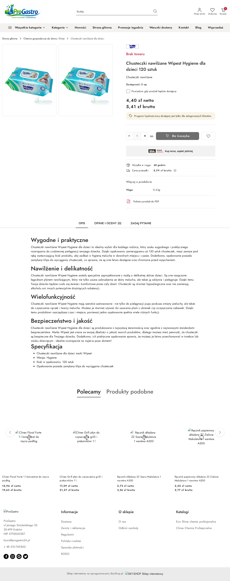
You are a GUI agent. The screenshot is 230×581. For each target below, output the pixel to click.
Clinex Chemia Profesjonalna (194, 528)
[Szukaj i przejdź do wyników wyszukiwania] (155, 11)
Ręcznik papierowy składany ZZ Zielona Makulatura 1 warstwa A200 (196, 478)
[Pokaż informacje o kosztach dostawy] (175, 170)
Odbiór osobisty (128, 528)
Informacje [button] (69, 512)
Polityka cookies (71, 541)
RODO (65, 554)
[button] (60, 27)
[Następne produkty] (220, 432)
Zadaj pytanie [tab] (141, 223)
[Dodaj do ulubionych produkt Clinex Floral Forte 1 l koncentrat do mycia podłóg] (51, 405)
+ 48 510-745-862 (15, 547)
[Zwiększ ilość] (145, 136)
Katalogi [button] (182, 512)
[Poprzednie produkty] (10, 432)
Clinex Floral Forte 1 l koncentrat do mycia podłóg (25, 478)
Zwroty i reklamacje (73, 528)
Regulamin (67, 534)
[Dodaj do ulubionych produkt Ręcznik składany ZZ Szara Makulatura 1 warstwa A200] (166, 405)
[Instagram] (12, 556)
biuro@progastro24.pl (17, 540)
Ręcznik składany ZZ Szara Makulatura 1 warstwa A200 (139, 478)
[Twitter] (25, 556)
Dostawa (66, 522)
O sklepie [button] (126, 512)
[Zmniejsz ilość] (129, 136)
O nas (122, 522)
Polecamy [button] (89, 391)
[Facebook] (6, 556)
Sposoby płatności (72, 547)
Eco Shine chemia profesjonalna (196, 522)
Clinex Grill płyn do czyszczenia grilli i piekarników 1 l (81, 478)
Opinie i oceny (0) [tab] (107, 223)
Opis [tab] (82, 223)
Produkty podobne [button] (129, 391)
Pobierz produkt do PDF (146, 201)
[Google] (19, 556)
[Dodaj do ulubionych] (208, 136)
